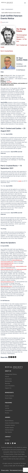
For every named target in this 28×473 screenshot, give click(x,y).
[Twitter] (10, 443)
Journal (7, 408)
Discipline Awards (10, 425)
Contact (7, 440)
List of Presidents (10, 385)
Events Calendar (9, 396)
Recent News (8, 398)
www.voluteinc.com (21, 266)
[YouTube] (15, 443)
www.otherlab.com (17, 260)
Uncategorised (9, 9)
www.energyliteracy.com (7, 281)
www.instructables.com (7, 261)
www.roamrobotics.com (7, 269)
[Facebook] (8, 443)
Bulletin (7, 406)
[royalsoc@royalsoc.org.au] (5, 443)
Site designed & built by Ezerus (18, 470)
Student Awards (9, 427)
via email (9, 81)
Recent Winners (9, 420)
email (20, 181)
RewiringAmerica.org (6, 286)
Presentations (8, 410)
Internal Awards (9, 430)
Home (2, 9)
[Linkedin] (12, 443)
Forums (7, 412)
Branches (7, 383)
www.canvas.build (21, 269)
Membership (8, 381)
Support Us (8, 388)
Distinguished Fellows (11, 374)
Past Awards (8, 432)
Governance (8, 379)
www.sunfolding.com (6, 264)
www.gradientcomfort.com (8, 266)
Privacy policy (5, 470)
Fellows (7, 376)
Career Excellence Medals (12, 423)
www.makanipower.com (7, 263)
